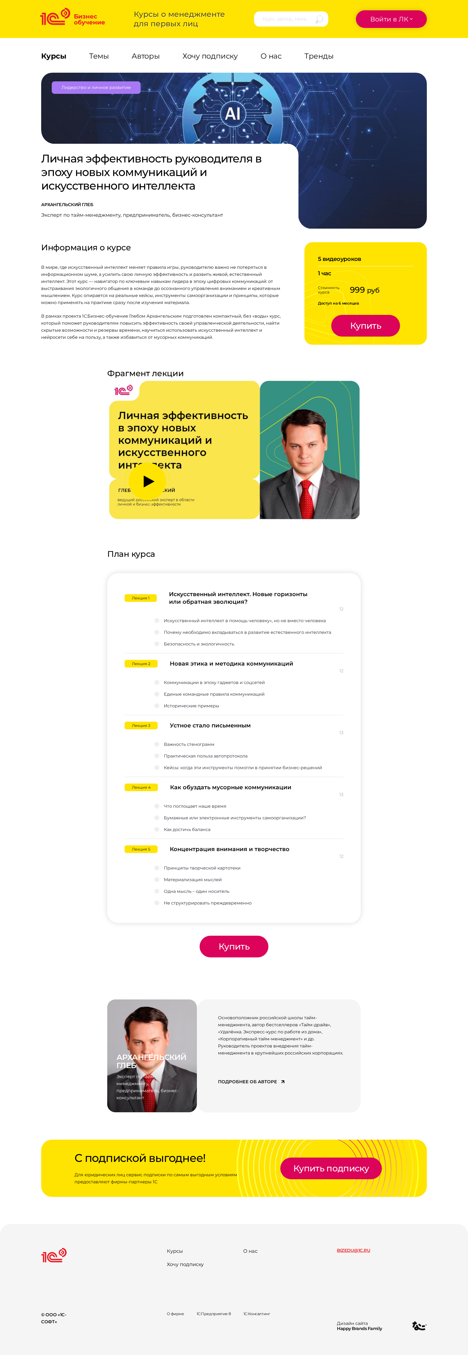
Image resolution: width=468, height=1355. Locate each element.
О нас (250, 1251)
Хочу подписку (185, 1264)
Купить (365, 325)
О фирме (175, 1313)
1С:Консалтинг (256, 1313)
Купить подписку (331, 1168)
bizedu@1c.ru (353, 1250)
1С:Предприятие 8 (214, 1313)
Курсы (175, 1251)
